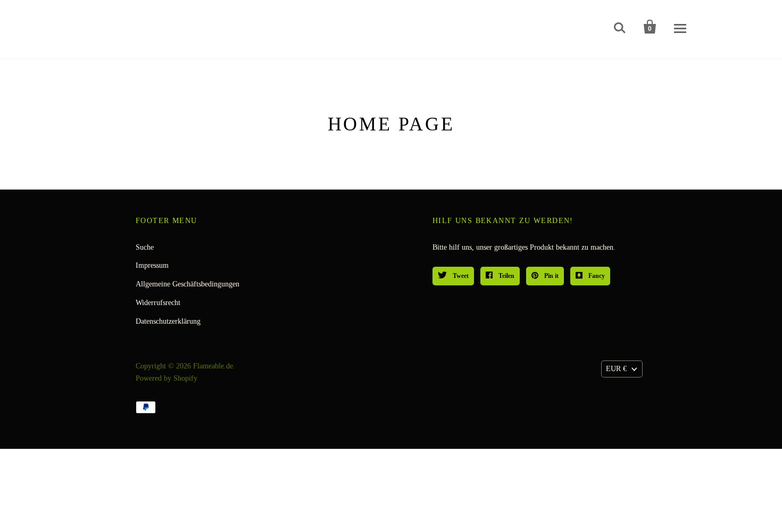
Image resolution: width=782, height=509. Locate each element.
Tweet (460, 276)
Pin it (551, 276)
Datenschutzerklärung (168, 321)
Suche (145, 247)
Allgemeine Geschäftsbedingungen (187, 284)
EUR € (616, 369)
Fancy (596, 276)
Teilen (505, 276)
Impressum (152, 265)
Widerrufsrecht (158, 303)
